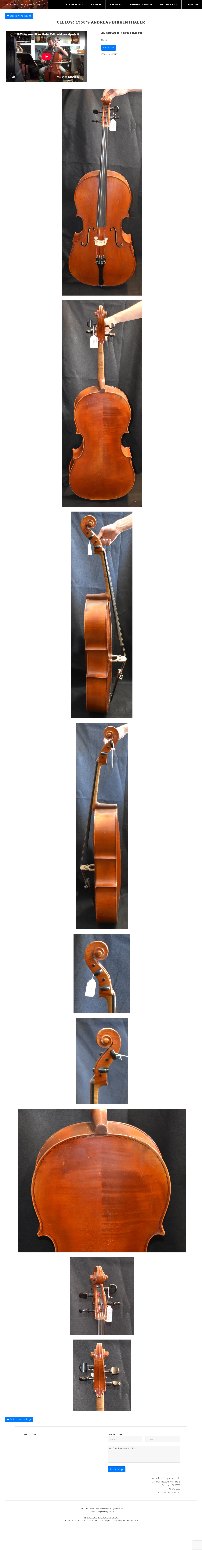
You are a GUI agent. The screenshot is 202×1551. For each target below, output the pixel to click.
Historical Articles (141, 4)
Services (116, 4)
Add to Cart (108, 47)
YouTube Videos (169, 4)
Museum (97, 4)
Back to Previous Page (20, 15)
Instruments (75, 4)
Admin (111, 1511)
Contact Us (192, 4)
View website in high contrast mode (100, 1517)
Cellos (65, 22)
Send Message (117, 1469)
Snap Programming (100, 1511)
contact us (93, 1520)
